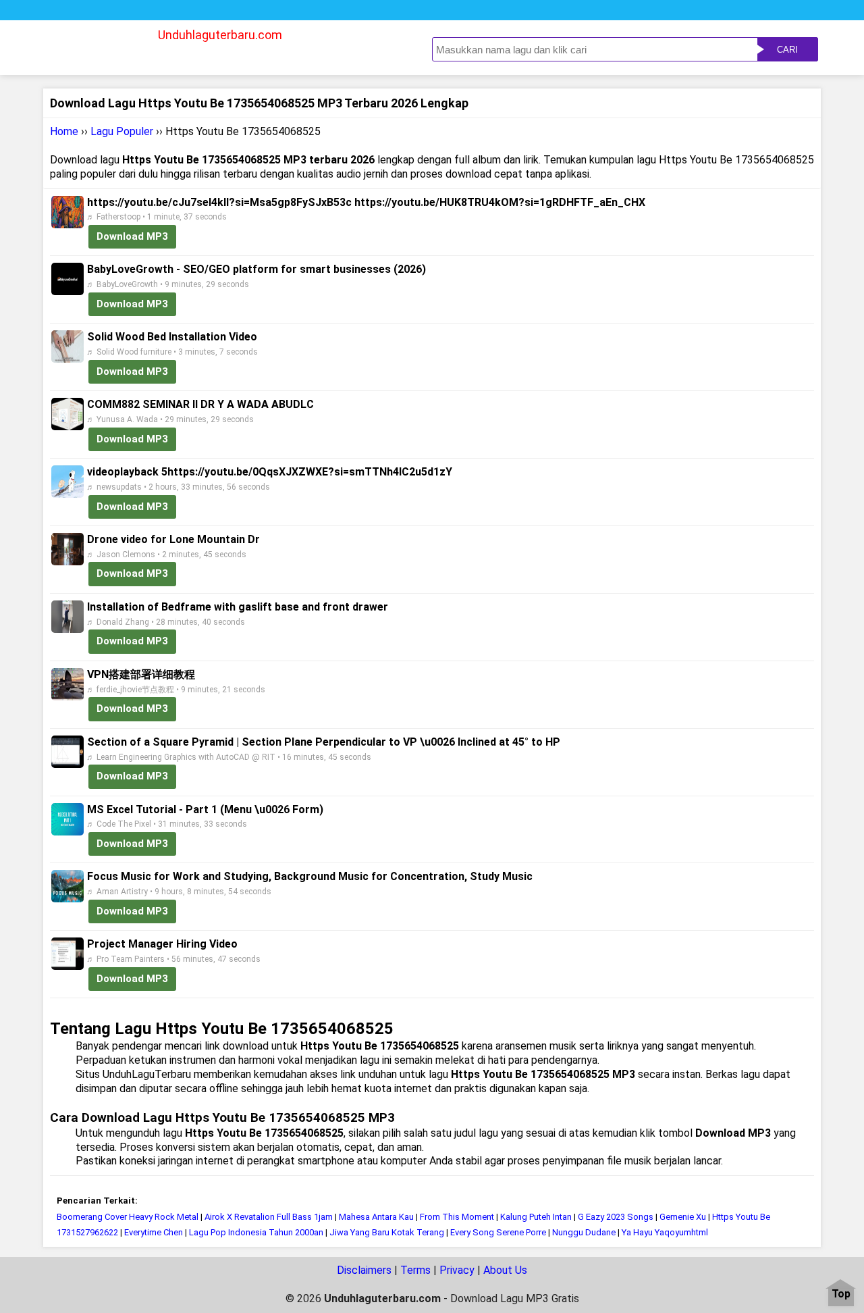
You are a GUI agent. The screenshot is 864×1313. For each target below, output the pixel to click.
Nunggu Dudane (584, 1232)
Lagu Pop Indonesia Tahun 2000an (257, 1232)
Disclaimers (364, 1270)
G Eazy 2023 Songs (615, 1217)
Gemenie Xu (682, 1217)
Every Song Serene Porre (498, 1232)
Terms (415, 1270)
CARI (787, 50)
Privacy (457, 1270)
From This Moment (457, 1217)
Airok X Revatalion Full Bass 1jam (269, 1217)
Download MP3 (132, 236)
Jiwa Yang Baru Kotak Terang (387, 1232)
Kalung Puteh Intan (536, 1217)
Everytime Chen (153, 1232)
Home (64, 131)
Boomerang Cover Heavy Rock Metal (128, 1217)
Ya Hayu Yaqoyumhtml (665, 1232)
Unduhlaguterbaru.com (220, 35)
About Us (505, 1270)
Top (841, 1294)
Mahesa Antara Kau (376, 1217)
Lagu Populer (121, 131)
